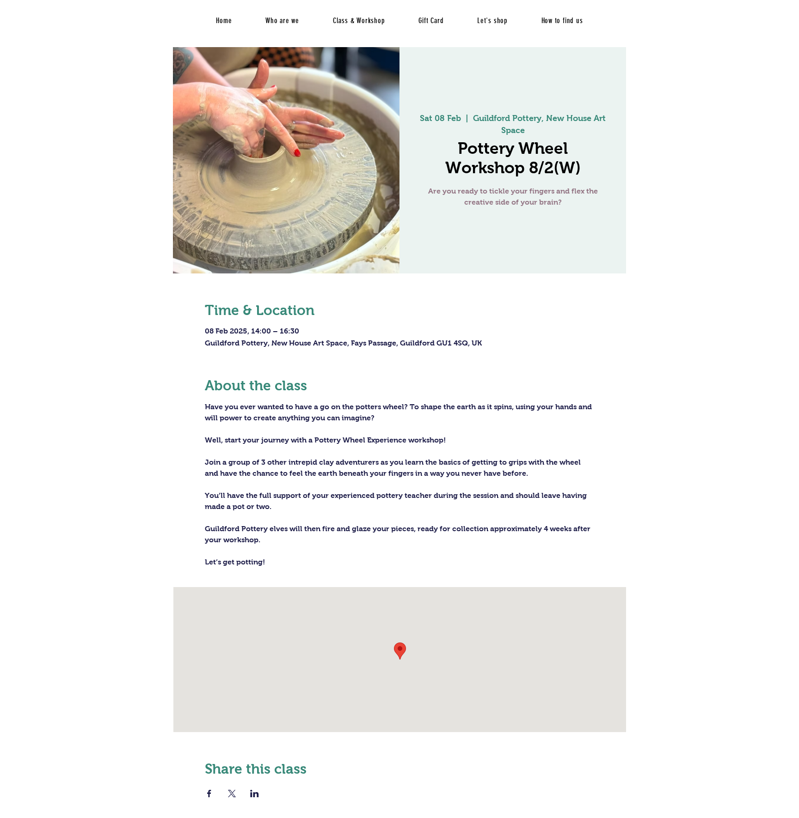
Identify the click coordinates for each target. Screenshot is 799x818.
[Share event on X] (231, 793)
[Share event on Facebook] (209, 793)
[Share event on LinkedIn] (254, 793)
